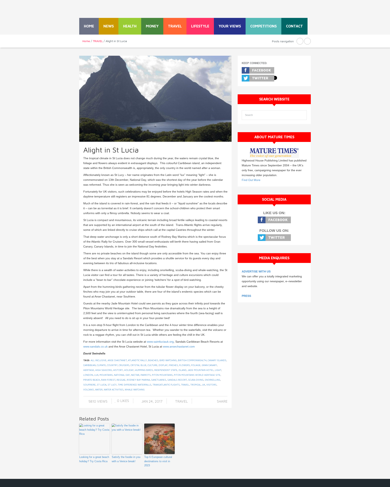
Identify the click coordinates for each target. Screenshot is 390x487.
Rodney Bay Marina (138, 379)
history (118, 370)
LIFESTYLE (200, 26)
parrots (146, 375)
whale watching (135, 389)
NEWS (108, 26)
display (163, 365)
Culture (152, 365)
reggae (121, 379)
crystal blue (138, 365)
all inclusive (98, 360)
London (88, 375)
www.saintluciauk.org (160, 341)
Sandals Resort (177, 379)
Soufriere (89, 384)
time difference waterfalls (134, 384)
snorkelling (212, 379)
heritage (88, 370)
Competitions (263, 26)
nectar (135, 375)
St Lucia (101, 384)
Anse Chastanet (117, 360)
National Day (122, 375)
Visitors (211, 384)
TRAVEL (175, 26)
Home (89, 26)
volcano (88, 389)
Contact (294, 26)
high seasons (103, 370)
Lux (96, 375)
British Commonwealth (192, 360)
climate (101, 365)
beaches (153, 360)
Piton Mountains (162, 375)
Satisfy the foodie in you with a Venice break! (126, 459)
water (99, 389)
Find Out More (251, 180)
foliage (195, 365)
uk (203, 384)
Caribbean (89, 365)
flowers (184, 365)
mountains (106, 375)
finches (173, 365)
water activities (114, 389)
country (112, 365)
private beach (91, 379)
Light (218, 370)
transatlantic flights (166, 384)
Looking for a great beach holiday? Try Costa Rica (94, 459)
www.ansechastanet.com (179, 346)
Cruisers (124, 365)
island (182, 370)
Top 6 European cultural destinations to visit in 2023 (158, 461)
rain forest (108, 379)
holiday (129, 370)
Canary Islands (217, 360)
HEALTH (129, 26)
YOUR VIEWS (230, 26)
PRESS (246, 295)
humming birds (144, 370)
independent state (165, 370)
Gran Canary (209, 365)
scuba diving (196, 379)
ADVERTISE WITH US (256, 271)
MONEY (152, 26)
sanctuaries (158, 379)
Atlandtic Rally (137, 360)
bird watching (168, 360)
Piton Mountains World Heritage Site (197, 375)
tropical (195, 384)
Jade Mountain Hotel (201, 370)
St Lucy (112, 384)
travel (185, 384)
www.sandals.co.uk (95, 346)
